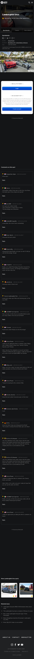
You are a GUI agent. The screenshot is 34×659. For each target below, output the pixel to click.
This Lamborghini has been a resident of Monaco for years (18, 611)
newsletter (26, 637)
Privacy (25, 651)
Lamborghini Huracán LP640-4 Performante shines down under (17, 607)
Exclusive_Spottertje (12, 409)
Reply (3, 180)
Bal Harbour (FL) (12, 42)
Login (17, 88)
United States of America (22, 42)
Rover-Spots (9, 235)
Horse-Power (11, 40)
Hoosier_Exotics (10, 395)
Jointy (7, 423)
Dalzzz (8, 188)
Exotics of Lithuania (11, 438)
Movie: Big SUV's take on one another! (13, 622)
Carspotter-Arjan (11, 174)
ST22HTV (9, 265)
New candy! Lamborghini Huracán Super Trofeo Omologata (15, 614)
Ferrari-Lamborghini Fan (11, 296)
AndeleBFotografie (11, 221)
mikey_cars (9, 365)
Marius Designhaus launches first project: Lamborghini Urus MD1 (17, 618)
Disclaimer (17, 655)
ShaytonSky (9, 249)
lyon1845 (8, 204)
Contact (15, 637)
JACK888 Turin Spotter (12, 312)
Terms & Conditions (12, 651)
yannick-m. (9, 282)
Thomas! (8, 327)
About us (6, 637)
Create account (17, 109)
